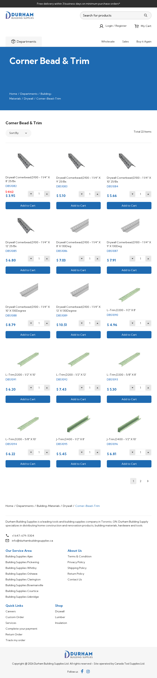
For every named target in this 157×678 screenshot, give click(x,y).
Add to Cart (27, 205)
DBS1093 (112, 379)
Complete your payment (21, 628)
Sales (125, 41)
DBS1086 (61, 251)
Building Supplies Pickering (22, 562)
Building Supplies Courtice (22, 591)
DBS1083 (61, 186)
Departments (29, 93)
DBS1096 (112, 444)
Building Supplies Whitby (21, 568)
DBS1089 (61, 315)
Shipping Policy (77, 568)
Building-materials (48, 506)
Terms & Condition (80, 556)
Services (11, 623)
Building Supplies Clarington (23, 579)
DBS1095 (61, 444)
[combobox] (111, 15)
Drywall (28, 98)
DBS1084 (112, 186)
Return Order (14, 634)
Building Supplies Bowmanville (24, 585)
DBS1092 (61, 379)
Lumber (60, 617)
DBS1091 (11, 379)
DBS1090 (112, 315)
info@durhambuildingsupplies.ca (32, 540)
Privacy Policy (76, 562)
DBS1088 (11, 315)
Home (13, 93)
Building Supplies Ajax (19, 556)
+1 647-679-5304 (23, 535)
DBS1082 (11, 186)
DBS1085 (11, 251)
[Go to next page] (148, 481)
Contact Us (75, 579)
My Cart (146, 26)
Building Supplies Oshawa (21, 573)
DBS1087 (112, 251)
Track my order (15, 640)
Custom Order (15, 617)
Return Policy (76, 573)
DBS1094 (11, 444)
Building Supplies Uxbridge (22, 596)
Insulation (61, 623)
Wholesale (108, 41)
